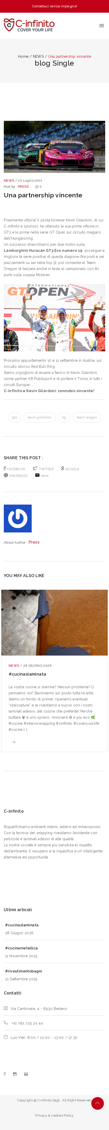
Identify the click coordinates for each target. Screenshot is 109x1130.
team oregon (87, 417)
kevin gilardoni (39, 417)
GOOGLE (72, 469)
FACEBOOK (16, 469)
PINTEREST (19, 476)
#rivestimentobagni (23, 971)
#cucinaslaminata (27, 674)
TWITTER (46, 469)
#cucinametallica (21, 948)
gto (14, 417)
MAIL (45, 476)
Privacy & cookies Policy (54, 1115)
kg (64, 417)
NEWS (9, 180)
